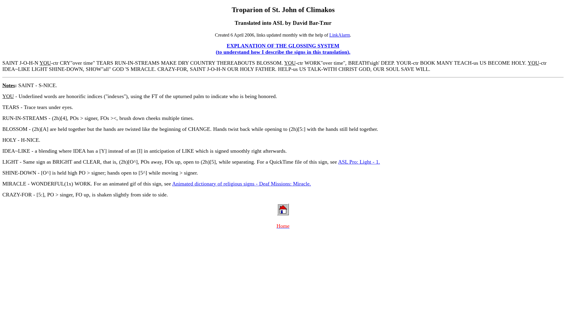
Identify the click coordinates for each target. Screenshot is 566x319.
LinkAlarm (339, 35)
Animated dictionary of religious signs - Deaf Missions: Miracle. (241, 184)
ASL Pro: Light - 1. (359, 162)
